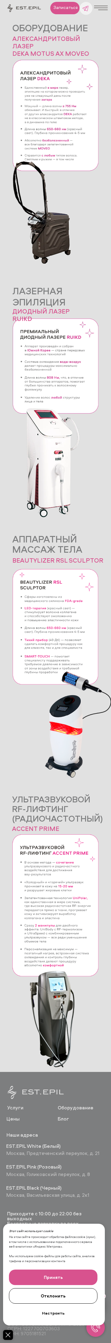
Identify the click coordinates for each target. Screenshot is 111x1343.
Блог (63, 1118)
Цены (13, 1118)
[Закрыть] (8, 1335)
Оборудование (75, 1107)
